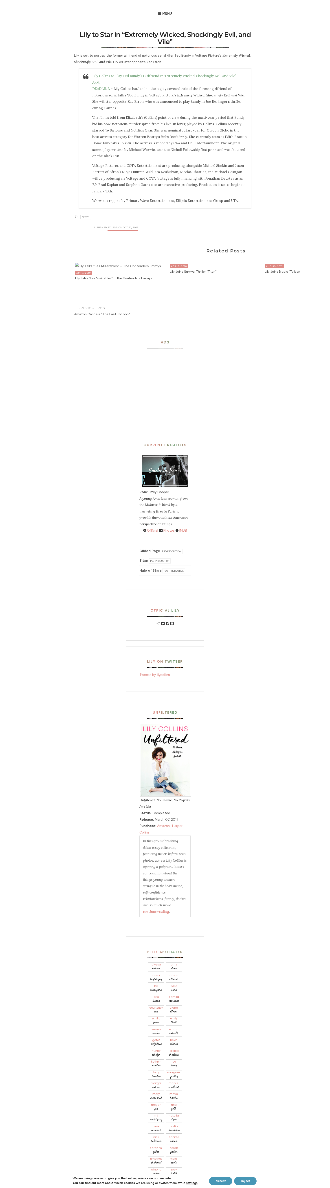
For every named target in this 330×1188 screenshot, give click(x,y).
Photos (169, 530)
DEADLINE (101, 89)
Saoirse (174, 1139)
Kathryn (156, 1064)
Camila (174, 999)
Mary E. (174, 1085)
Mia (174, 1107)
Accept (221, 1181)
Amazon (163, 826)
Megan (156, 1107)
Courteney (156, 1010)
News (86, 217)
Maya (173, 1096)
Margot (156, 1085)
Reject (245, 1181)
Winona (156, 1172)
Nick (156, 1139)
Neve (156, 1128)
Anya (156, 977)
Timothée (156, 1161)
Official (152, 530)
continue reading (156, 911)
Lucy (156, 1074)
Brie (156, 999)
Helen (174, 1042)
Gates (156, 1042)
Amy (174, 967)
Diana (173, 1010)
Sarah (174, 1150)
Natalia (174, 1118)
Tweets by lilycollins (154, 675)
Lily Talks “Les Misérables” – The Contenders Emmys (113, 278)
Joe (174, 1064)
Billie (174, 988)
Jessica (174, 1053)
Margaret (173, 1074)
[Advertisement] (167, 380)
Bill (156, 988)
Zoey (174, 1172)
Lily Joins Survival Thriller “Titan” (193, 272)
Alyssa (156, 967)
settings (192, 1183)
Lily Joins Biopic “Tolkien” (283, 272)
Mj (156, 1118)
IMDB (182, 530)
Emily (174, 1020)
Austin (173, 977)
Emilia (156, 1020)
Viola (173, 1161)
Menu (167, 13)
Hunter (156, 1053)
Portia (174, 1128)
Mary (156, 1096)
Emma (156, 1031)
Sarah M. (156, 1150)
